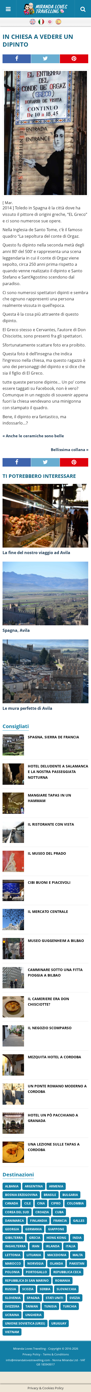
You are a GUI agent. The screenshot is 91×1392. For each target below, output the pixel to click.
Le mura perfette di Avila (27, 708)
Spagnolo (58, 22)
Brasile (50, 1195)
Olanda (56, 1263)
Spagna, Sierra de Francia (53, 737)
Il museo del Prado (47, 853)
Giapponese (50, 22)
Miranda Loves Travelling (29, 1348)
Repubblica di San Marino (27, 1280)
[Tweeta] (45, 58)
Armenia (56, 1186)
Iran (35, 1246)
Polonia (12, 1272)
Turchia (69, 1306)
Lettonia (12, 1255)
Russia (10, 1289)
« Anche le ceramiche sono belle (33, 435)
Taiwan (32, 1306)
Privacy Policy (31, 1354)
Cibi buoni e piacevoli (49, 882)
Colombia (75, 1203)
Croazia (42, 1212)
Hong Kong (56, 1238)
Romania (62, 1280)
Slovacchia (66, 1289)
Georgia (12, 1229)
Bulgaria (70, 1195)
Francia (60, 1221)
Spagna (33, 1298)
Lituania (34, 1255)
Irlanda (52, 1246)
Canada (11, 1203)
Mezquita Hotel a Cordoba (54, 1057)
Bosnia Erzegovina (21, 1195)
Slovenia (12, 1298)
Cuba (59, 1212)
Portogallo (36, 1272)
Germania (33, 1229)
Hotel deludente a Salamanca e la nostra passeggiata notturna (58, 772)
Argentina (34, 1186)
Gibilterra (14, 1238)
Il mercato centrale (48, 911)
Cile (27, 1203)
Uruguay (58, 1323)
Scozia (27, 1289)
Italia (70, 1246)
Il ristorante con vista (51, 824)
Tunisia (50, 1306)
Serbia (45, 1289)
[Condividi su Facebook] (17, 58)
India (77, 1238)
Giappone (56, 1229)
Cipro (56, 1203)
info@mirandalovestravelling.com (28, 1360)
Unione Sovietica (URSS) (25, 1323)
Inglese (33, 22)
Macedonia (56, 1255)
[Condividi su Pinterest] (74, 58)
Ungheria (33, 1315)
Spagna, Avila (16, 630)
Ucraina (12, 1315)
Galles (78, 1221)
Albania (11, 1186)
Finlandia (38, 1221)
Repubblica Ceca (67, 1272)
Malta (78, 1255)
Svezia (75, 1298)
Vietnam (12, 1332)
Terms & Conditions (56, 1354)
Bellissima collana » (69, 449)
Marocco (13, 1263)
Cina (41, 1203)
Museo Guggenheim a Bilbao (56, 940)
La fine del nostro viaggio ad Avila (36, 552)
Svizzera (12, 1306)
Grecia (34, 1238)
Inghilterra (15, 1246)
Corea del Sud (17, 1212)
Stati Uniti (54, 1298)
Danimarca (14, 1221)
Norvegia (35, 1263)
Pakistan (76, 1263)
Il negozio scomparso (50, 1027)
